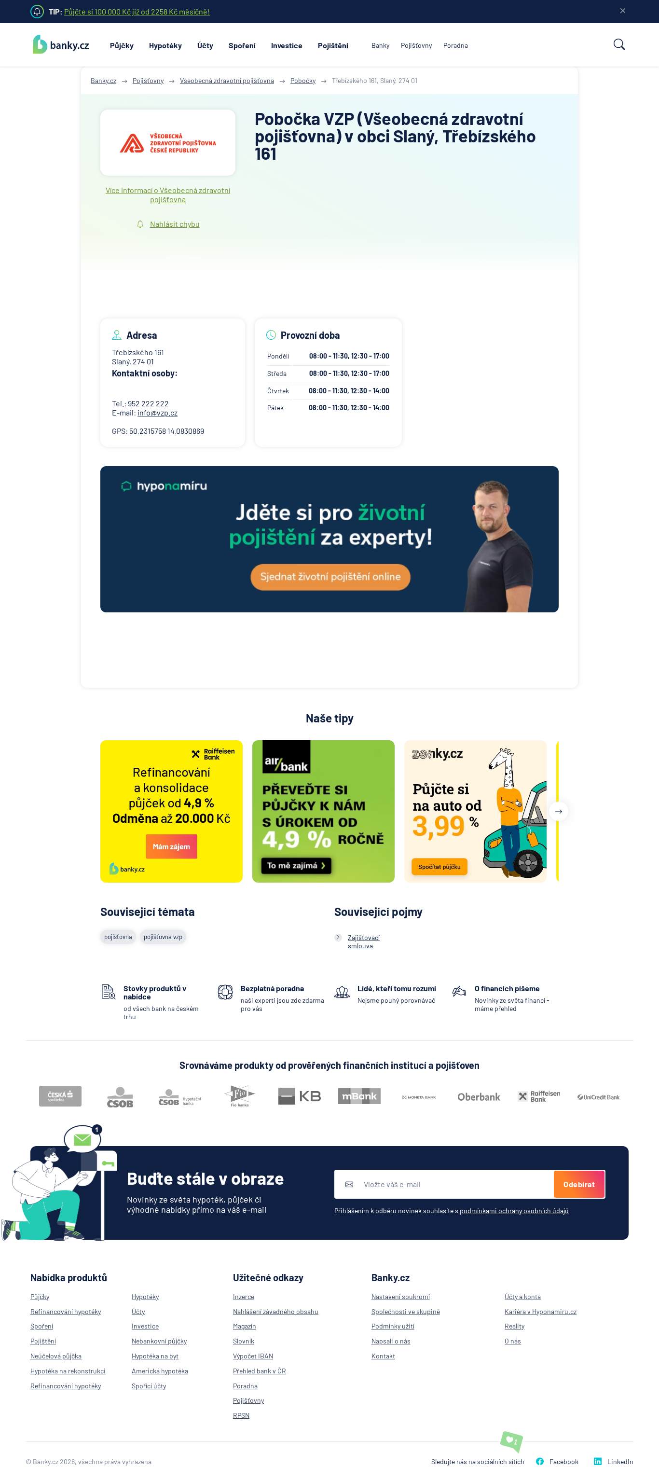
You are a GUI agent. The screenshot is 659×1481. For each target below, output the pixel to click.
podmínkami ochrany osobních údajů (514, 1210)
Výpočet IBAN (253, 1356)
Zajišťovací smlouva (364, 941)
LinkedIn (620, 1461)
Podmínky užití (392, 1326)
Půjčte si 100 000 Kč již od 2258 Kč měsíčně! (137, 11)
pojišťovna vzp (163, 937)
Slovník (243, 1341)
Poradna (455, 45)
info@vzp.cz (157, 412)
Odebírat (579, 1184)
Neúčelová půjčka (56, 1356)
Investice (286, 45)
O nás (513, 1341)
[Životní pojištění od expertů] (329, 540)
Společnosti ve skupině (405, 1311)
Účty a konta (523, 1296)
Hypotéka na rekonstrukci (68, 1371)
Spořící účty (149, 1386)
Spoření (242, 45)
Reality (514, 1326)
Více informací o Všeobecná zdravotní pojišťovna (168, 194)
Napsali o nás (391, 1341)
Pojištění (333, 45)
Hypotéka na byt (155, 1356)
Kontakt (383, 1356)
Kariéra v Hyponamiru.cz (541, 1311)
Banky (380, 45)
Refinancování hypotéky (65, 1311)
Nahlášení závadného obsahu (275, 1311)
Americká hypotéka (160, 1371)
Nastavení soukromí (400, 1296)
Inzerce (243, 1296)
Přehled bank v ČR (259, 1371)
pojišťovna (118, 937)
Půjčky (122, 45)
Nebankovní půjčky (159, 1341)
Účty (205, 45)
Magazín (244, 1326)
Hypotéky (165, 45)
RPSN (241, 1415)
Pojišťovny (416, 45)
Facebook (563, 1461)
